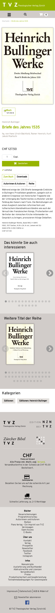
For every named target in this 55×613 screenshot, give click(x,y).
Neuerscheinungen (27, 514)
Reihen (27, 522)
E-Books (27, 532)
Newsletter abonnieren (29, 597)
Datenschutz (25, 591)
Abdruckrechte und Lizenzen (28, 569)
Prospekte (27, 546)
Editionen (8, 401)
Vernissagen (27, 527)
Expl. (15, 157)
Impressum (12, 591)
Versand (41, 462)
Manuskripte (27, 564)
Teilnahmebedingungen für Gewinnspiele (27, 580)
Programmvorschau (27, 517)
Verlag (28, 543)
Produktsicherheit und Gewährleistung (27, 577)
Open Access (27, 530)
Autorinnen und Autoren (27, 519)
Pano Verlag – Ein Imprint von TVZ (27, 524)
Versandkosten (27, 572)
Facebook (27, 551)
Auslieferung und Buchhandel (27, 567)
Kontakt (27, 540)
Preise (27, 574)
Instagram (27, 556)
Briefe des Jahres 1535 (19, 21)
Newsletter (27, 548)
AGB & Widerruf (40, 591)
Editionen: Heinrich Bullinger (33, 401)
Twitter (27, 553)
